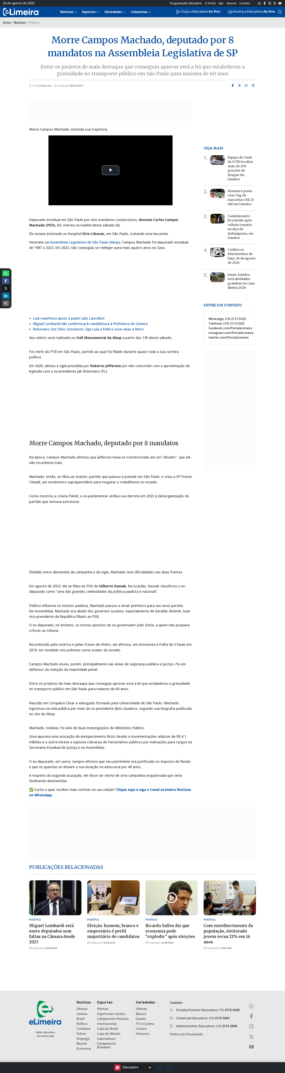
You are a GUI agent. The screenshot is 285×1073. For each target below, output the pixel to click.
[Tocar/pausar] (160, 1067)
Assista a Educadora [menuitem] (253, 11)
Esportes (104, 1002)
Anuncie (231, 3)
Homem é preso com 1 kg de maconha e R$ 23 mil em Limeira (241, 197)
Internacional (107, 1024)
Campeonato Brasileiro (106, 1045)
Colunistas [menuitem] (139, 12)
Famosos (142, 1034)
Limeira (81, 1014)
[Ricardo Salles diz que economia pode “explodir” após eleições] (171, 897)
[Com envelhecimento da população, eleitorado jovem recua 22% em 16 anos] (230, 897)
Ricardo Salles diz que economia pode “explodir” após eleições (170, 931)
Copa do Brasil (107, 1029)
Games (141, 1019)
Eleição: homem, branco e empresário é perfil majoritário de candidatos (113, 931)
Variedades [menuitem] (113, 12)
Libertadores (106, 1039)
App (220, 3)
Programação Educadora (186, 3)
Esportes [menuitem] (89, 12)
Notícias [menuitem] (66, 12)
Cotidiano (83, 1029)
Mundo (81, 1043)
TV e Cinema (145, 1024)
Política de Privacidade (186, 1034)
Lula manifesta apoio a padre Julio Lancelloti (68, 318)
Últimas (82, 1009)
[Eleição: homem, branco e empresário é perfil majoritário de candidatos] (113, 897)
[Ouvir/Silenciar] (169, 1067)
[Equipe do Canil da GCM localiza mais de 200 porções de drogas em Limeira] (217, 160)
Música (141, 1014)
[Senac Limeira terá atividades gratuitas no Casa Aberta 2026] (217, 277)
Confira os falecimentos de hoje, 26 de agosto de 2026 (242, 256)
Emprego (83, 1039)
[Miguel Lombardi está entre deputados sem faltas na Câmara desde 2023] (55, 897)
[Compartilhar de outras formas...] (5, 303)
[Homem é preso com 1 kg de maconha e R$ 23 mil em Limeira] (217, 193)
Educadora (130, 1067)
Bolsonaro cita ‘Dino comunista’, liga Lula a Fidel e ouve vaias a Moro (88, 329)
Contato (244, 3)
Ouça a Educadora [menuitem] (200, 11)
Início (7, 22)
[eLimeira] (45, 1012)
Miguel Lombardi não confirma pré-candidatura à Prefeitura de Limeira (90, 323)
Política (81, 1024)
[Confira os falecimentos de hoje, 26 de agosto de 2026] (217, 252)
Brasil (80, 1019)
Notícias (20, 22)
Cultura (141, 1029)
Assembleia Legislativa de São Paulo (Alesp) (85, 242)
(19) (229, 1010)
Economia (83, 1048)
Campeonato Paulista (113, 1019)
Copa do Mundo (108, 1034)
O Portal (210, 3)
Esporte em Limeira (111, 1014)
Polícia (81, 1034)
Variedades (145, 1002)
